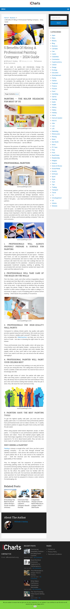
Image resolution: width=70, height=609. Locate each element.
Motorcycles (56, 134)
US (53, 200)
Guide (54, 102)
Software (55, 174)
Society (54, 171)
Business (39, 61)
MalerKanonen (22, 337)
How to (54, 120)
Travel (54, 192)
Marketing (55, 131)
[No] (68, 604)
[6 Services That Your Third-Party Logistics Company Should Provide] (24, 493)
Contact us (51, 549)
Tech (53, 182)
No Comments (10, 63)
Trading (54, 187)
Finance (54, 86)
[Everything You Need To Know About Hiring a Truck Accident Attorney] (10, 493)
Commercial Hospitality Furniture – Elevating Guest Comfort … (38, 552)
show (16, 94)
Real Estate (55, 155)
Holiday (54, 112)
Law (53, 126)
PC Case (54, 147)
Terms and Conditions (55, 554)
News (54, 144)
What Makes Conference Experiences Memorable (35, 584)
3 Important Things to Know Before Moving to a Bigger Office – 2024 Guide (37, 503)
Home (54, 115)
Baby (53, 38)
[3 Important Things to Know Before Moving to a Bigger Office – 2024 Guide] (37, 493)
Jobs (53, 123)
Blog (53, 43)
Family (54, 78)
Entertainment (56, 75)
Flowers (54, 88)
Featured (55, 83)
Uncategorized (56, 198)
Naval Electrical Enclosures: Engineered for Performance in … (36, 563)
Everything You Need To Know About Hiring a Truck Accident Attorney (9, 503)
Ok (35, 606)
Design (54, 67)
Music (54, 139)
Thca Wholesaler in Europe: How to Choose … (37, 573)
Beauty (54, 41)
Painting (6, 448)
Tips (53, 184)
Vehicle (54, 203)
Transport (55, 190)
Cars (53, 51)
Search (59, 23)
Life (53, 128)
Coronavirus (55, 59)
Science (54, 163)
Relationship (56, 158)
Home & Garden (57, 118)
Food (53, 91)
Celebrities (55, 57)
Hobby (54, 110)
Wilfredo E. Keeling (11, 61)
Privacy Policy (52, 552)
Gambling (55, 94)
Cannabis (55, 49)
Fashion (54, 80)
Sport (53, 176)
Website (54, 206)
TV (53, 195)
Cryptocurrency (57, 62)
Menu (3, 9)
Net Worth (55, 142)
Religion (54, 160)
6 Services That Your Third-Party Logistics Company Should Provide (23, 503)
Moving (54, 136)
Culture (54, 64)
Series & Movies (57, 166)
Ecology (54, 70)
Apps (53, 35)
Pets (53, 150)
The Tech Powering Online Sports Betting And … (37, 594)
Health (54, 104)
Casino (54, 54)
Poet (53, 152)
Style (53, 179)
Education (55, 72)
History (54, 107)
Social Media (56, 168)
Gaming (54, 99)
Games (54, 96)
